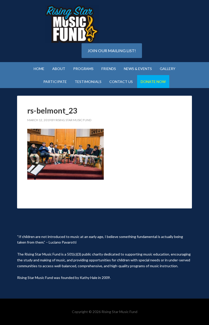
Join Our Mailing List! (112, 50)
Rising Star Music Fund (72, 24)
